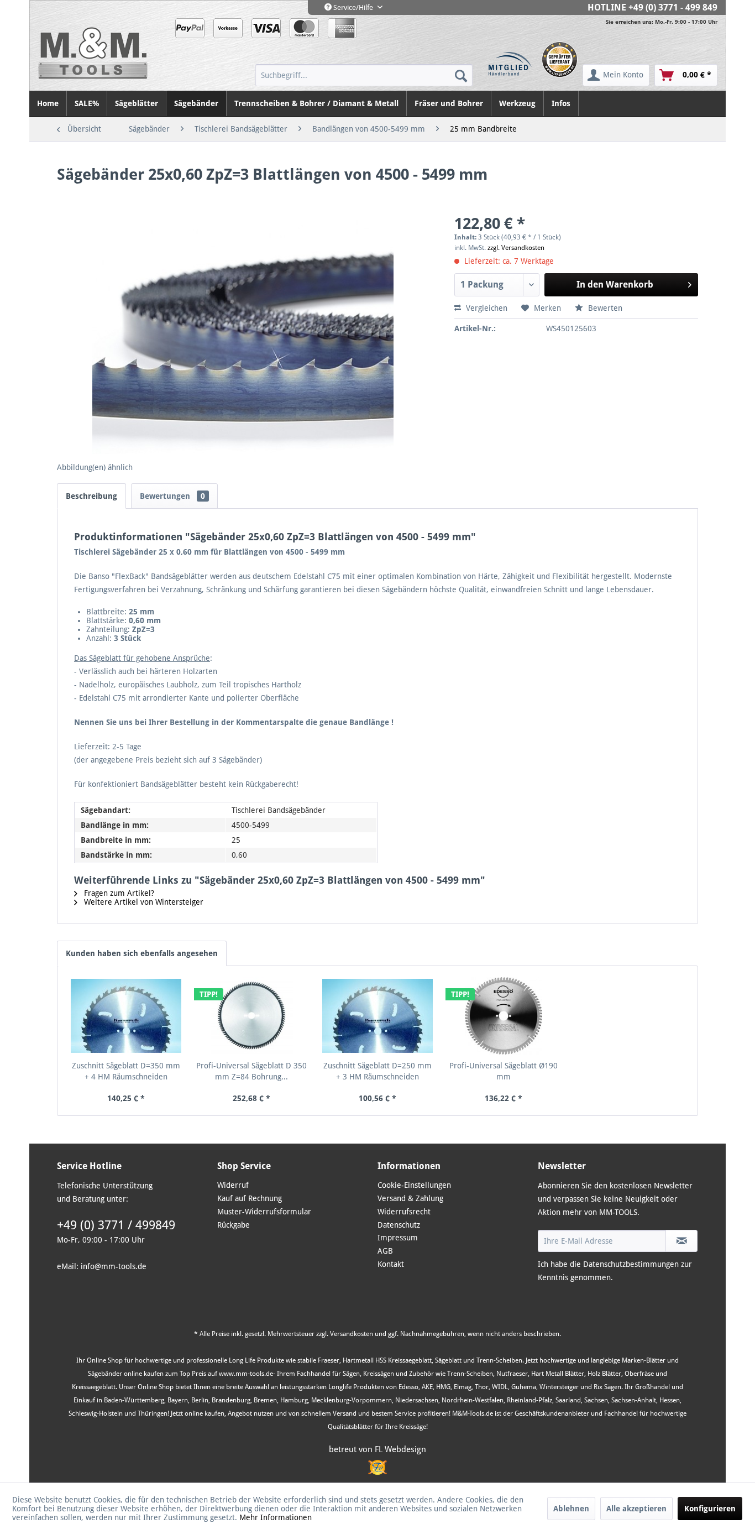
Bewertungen (172, 496)
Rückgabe (233, 1224)
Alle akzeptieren (636, 1508)
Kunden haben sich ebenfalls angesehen (142, 953)
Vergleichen (485, 308)
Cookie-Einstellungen (414, 1185)
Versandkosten (351, 1334)
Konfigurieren (710, 1508)
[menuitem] (364, 75)
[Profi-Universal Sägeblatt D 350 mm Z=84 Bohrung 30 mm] (252, 1016)
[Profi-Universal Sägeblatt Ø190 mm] (503, 1016)
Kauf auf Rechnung (249, 1198)
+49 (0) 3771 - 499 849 (672, 7)
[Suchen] (461, 75)
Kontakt (391, 1264)
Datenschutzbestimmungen (631, 1264)
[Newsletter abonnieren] (681, 1241)
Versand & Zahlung (410, 1198)
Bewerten (604, 308)
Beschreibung (91, 496)
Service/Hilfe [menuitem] (353, 7)
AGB (385, 1250)
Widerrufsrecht (404, 1211)
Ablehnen (571, 1508)
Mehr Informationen (275, 1517)
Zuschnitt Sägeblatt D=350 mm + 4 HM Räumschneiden (126, 1071)
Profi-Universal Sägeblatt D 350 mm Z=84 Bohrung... (251, 1071)
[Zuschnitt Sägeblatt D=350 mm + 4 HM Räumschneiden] (126, 1016)
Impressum (398, 1237)
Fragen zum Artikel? (118, 893)
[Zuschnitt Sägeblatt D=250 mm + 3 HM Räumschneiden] (377, 1016)
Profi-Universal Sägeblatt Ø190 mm (503, 1071)
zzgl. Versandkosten (515, 248)
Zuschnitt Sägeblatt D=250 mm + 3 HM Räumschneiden (377, 1071)
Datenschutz (399, 1224)
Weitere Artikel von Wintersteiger (142, 902)
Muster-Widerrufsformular (264, 1211)
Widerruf (233, 1185)
